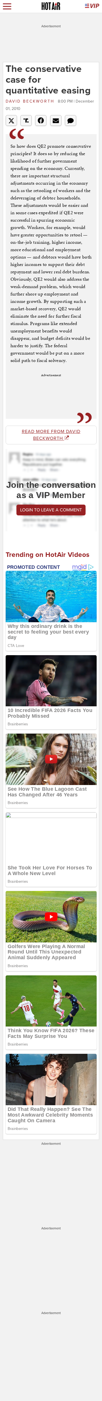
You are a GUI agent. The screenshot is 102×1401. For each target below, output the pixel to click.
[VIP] (92, 6)
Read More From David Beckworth (51, 435)
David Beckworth (31, 101)
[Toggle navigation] (7, 6)
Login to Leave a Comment (51, 510)
